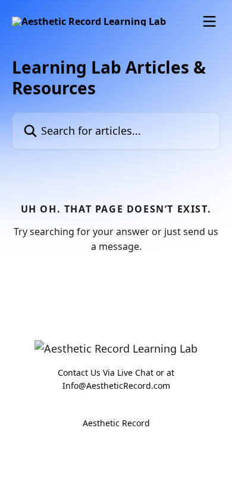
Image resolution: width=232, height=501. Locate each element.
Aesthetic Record (116, 423)
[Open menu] (209, 21)
